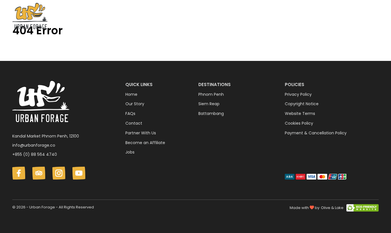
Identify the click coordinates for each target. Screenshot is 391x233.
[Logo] (30, 17)
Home (131, 94)
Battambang (211, 113)
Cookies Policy (299, 123)
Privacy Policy (298, 94)
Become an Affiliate (145, 143)
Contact (357, 17)
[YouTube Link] (78, 173)
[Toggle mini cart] (375, 16)
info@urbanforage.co (33, 145)
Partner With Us (140, 133)
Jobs (130, 152)
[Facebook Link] (18, 173)
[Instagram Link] (58, 173)
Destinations (246, 17)
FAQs (333, 17)
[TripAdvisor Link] (38, 173)
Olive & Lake (332, 207)
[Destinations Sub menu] (265, 17)
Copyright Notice (302, 104)
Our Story (308, 17)
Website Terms (300, 113)
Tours (282, 17)
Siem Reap (209, 104)
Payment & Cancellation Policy (316, 133)
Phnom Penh (211, 94)
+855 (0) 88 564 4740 (34, 154)
